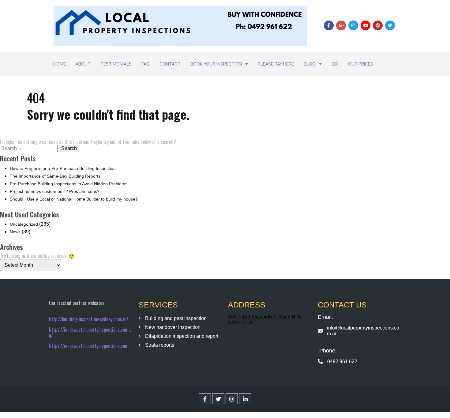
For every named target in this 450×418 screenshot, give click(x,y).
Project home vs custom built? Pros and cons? (54, 191)
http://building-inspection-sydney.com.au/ (88, 319)
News (15, 231)
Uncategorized (24, 224)
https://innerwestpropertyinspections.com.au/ (90, 332)
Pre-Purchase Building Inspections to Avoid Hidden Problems (68, 183)
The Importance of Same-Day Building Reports (55, 176)
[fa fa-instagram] (232, 399)
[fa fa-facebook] (205, 399)
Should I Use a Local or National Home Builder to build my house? (74, 199)
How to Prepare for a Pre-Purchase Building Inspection (63, 168)
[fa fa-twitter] (218, 399)
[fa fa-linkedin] (245, 399)
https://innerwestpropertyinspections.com (89, 345)
